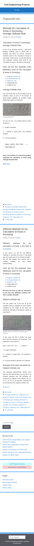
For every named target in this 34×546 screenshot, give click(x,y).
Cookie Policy (6, 485)
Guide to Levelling (8, 397)
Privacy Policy (7, 488)
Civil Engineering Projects (17, 4)
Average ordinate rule (13, 78)
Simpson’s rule (11, 81)
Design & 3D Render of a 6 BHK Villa (14, 449)
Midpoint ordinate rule (13, 76)
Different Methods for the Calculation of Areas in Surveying (15, 232)
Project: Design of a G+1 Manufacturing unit (16, 452)
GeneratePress (17, 543)
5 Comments (9, 410)
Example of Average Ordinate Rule (15, 207)
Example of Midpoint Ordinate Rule (13, 209)
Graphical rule (23, 395)
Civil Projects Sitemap (9, 482)
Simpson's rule (7, 217)
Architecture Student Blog (17, 467)
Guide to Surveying (21, 397)
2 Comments (9, 219)
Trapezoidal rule (18, 217)
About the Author (8, 480)
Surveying (8, 204)
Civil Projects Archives (17, 464)
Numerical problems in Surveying (20, 214)
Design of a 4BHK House (10, 455)
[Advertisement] (17, 183)
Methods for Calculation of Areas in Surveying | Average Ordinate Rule (16, 31)
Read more (6, 164)
